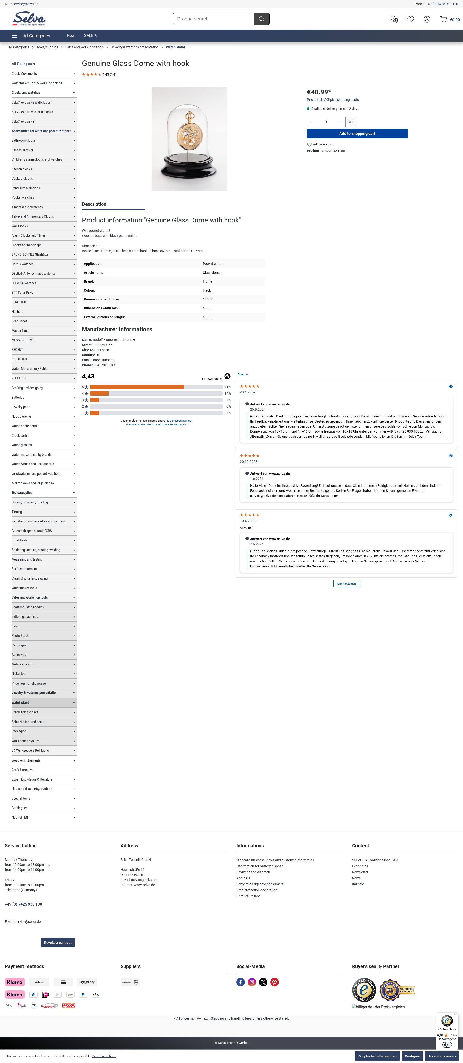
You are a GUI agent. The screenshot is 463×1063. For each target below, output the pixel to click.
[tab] (113, 204)
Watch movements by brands (32, 454)
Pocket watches (23, 197)
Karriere (358, 884)
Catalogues (19, 808)
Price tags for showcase (29, 683)
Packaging (19, 731)
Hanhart (17, 311)
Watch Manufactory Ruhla (29, 368)
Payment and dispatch (253, 872)
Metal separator (23, 664)
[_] (189, 139)
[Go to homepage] (29, 18)
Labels (16, 626)
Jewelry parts (21, 407)
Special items (21, 798)
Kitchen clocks (22, 169)
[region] (189, 139)
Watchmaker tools (24, 588)
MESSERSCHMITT (24, 340)
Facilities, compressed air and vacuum (38, 521)
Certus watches (23, 264)
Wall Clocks (20, 226)
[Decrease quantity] (312, 122)
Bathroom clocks (24, 140)
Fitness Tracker (22, 150)
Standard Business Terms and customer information (275, 860)
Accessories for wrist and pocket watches (41, 131)
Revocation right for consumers (259, 884)
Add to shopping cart (357, 133)
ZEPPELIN (19, 378)
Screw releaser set (25, 712)
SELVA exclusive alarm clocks (32, 112)
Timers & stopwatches (27, 207)
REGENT (17, 349)
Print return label (248, 896)
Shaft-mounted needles (28, 607)
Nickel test (19, 674)
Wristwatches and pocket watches (35, 473)
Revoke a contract (58, 943)
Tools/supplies (22, 492)
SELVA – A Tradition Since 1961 (375, 860)
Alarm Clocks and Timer (28, 235)
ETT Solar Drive (22, 292)
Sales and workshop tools (30, 597)
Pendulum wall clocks (27, 188)
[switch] (447, 1045)
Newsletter (360, 872)
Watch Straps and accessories (33, 464)
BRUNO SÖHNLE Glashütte (30, 254)
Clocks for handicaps (26, 245)
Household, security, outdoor (32, 789)
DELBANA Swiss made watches (34, 273)
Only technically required (377, 1056)
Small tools (19, 540)
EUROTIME (19, 302)
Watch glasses (22, 445)
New (71, 35)
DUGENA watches (24, 283)
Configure (412, 1056)
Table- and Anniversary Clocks (33, 216)
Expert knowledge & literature (32, 779)
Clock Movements (24, 74)
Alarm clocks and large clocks (33, 483)
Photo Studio (21, 635)
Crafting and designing (27, 388)
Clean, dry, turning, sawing (30, 578)
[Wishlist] (409, 19)
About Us (243, 878)
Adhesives (19, 654)
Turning (17, 512)
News (356, 878)
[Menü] (455, 1015)
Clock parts (20, 435)
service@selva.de (25, 4)
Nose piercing (21, 416)
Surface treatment (24, 569)
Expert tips (360, 866)
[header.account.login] (426, 19)
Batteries (18, 397)
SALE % (90, 35)
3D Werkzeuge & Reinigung (30, 750)
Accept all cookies (442, 1056)
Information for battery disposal (260, 866)
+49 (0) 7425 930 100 (442, 4)
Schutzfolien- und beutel (28, 722)
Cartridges (19, 645)
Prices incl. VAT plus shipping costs (333, 100)
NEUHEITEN (20, 817)
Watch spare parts (24, 426)
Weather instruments (26, 760)
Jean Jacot (19, 321)
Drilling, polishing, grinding (30, 502)
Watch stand (20, 702)
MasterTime (20, 330)
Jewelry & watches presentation (34, 693)
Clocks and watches (26, 93)
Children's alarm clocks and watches (37, 159)
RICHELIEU (19, 359)
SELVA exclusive (23, 121)
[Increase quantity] (340, 122)
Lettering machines (25, 616)
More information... (104, 1056)
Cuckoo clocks (22, 178)
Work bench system (25, 741)
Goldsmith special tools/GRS (32, 531)
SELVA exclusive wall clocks (31, 102)
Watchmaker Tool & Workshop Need (37, 83)
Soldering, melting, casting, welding (36, 550)
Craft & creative (22, 770)
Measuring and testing (27, 559)
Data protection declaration (256, 890)
